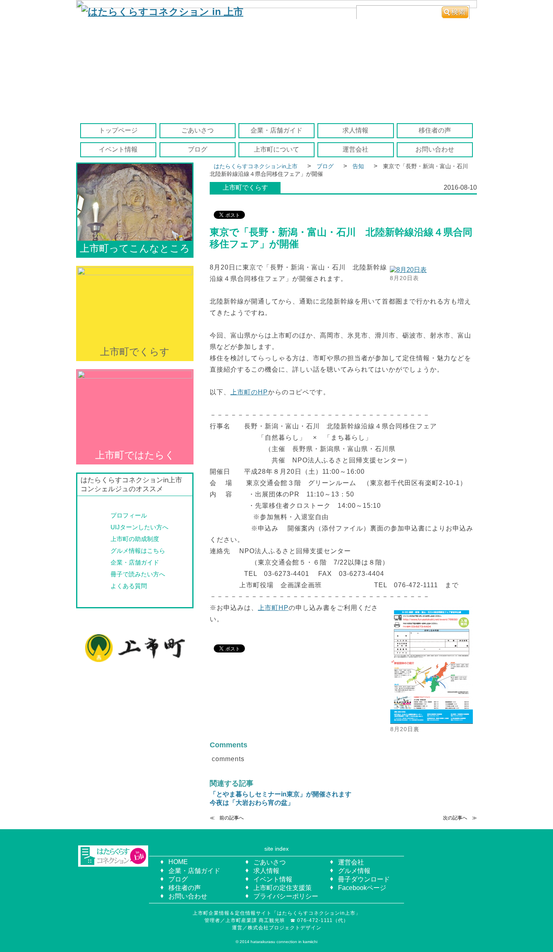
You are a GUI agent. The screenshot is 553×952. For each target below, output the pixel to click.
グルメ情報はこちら (138, 550)
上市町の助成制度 (135, 538)
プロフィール (129, 515)
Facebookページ (362, 887)
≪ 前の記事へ (227, 818)
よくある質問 (129, 585)
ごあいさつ (197, 130)
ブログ (197, 149)
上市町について (276, 149)
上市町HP (273, 607)
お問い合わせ (434, 149)
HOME (178, 861)
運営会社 (355, 149)
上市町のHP (249, 392)
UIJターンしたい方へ (139, 527)
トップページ (118, 130)
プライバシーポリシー (285, 896)
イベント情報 (118, 149)
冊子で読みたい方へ (138, 574)
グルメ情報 (354, 870)
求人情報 (355, 130)
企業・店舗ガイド (276, 130)
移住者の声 (435, 130)
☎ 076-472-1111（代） (322, 920)
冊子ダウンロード (364, 879)
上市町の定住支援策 (282, 887)
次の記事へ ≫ (460, 818)
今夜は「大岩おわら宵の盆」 (252, 802)
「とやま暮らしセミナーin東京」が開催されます (280, 794)
